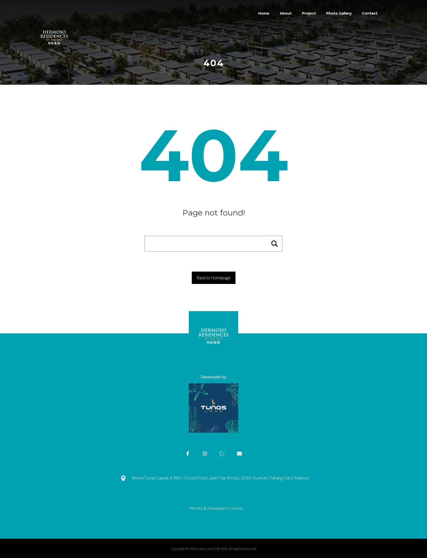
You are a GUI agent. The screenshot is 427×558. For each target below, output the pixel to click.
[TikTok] (222, 454)
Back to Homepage (214, 277)
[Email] (239, 454)
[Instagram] (205, 454)
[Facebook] (187, 454)
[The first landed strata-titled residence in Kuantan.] (54, 23)
